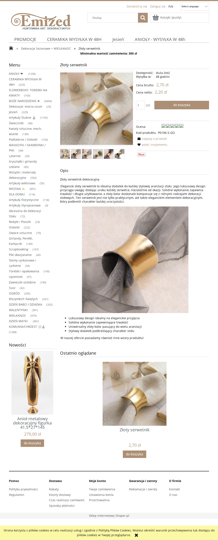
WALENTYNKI (18, 310)
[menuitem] (25, 39)
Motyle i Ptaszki (20, 222)
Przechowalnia (99, 500)
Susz (12, 288)
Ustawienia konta (101, 495)
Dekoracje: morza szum (25, 106)
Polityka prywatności (23, 489)
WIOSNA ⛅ (17, 189)
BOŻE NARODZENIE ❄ (24, 101)
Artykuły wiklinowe (22, 183)
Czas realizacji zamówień (67, 500)
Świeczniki (16, 123)
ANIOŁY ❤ (16, 74)
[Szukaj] (143, 18)
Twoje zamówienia (102, 489)
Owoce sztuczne (20, 233)
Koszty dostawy (60, 495)
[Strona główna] (41, 21)
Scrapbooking (18, 249)
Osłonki (14, 227)
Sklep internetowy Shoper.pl (109, 516)
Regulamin (16, 495)
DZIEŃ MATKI (19, 321)
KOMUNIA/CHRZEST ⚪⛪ (27, 327)
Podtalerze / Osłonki (23, 139)
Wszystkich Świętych (23, 299)
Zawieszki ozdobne (22, 282)
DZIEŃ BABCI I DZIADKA (25, 304)
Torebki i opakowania (24, 271)
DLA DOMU (17, 194)
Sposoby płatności (62, 506)
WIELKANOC (17, 315)
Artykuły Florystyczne (24, 200)
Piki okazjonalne (20, 255)
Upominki (16, 277)
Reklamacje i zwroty (143, 489)
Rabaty (54, 489)
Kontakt (174, 489)
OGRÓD (14, 293)
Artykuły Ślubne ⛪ (22, 118)
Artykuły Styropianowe (25, 205)
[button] (151, 139)
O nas (173, 495)
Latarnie (15, 156)
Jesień (13, 112)
